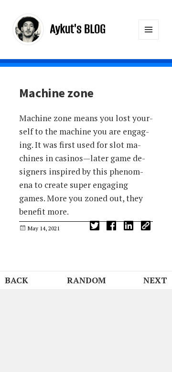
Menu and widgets (149, 39)
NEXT (155, 280)
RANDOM (86, 280)
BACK (16, 280)
